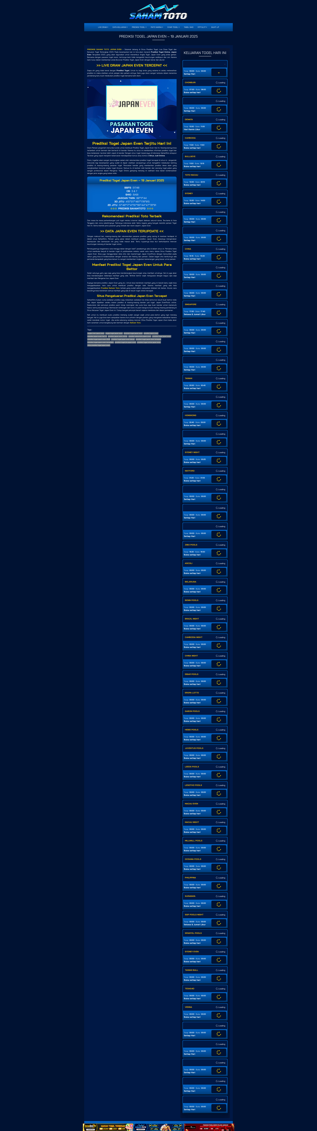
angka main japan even (96, 333)
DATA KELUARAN (119, 27)
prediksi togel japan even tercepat (148, 339)
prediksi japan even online (117, 336)
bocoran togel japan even (133, 333)
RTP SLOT (202, 27)
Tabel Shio (188, 27)
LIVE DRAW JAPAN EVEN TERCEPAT (132, 65)
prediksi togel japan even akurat (122, 339)
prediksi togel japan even (161, 336)
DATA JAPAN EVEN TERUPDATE (131, 231)
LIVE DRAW (102, 27)
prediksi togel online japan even (148, 342)
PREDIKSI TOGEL (138, 27)
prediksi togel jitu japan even (125, 342)
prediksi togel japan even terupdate (101, 342)
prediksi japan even (151, 333)
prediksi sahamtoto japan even (140, 336)
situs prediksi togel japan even (99, 345)
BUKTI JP (215, 27)
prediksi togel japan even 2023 (99, 339)
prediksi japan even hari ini (97, 336)
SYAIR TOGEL (172, 27)
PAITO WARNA (156, 27)
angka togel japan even (114, 333)
